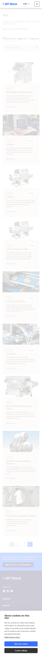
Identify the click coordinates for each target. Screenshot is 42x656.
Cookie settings (21, 650)
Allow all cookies (21, 644)
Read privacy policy (12, 637)
